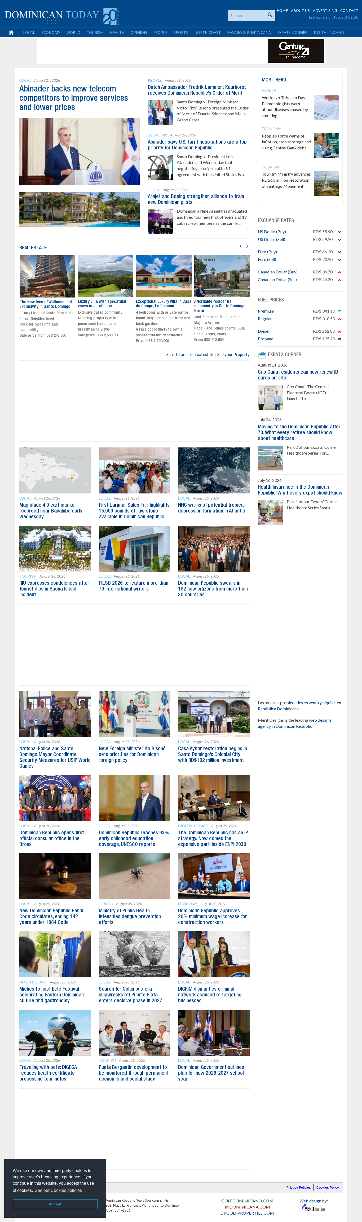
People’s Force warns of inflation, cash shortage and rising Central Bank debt (286, 141)
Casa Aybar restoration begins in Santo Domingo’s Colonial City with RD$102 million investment (212, 755)
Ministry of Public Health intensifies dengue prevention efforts (130, 917)
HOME (282, 10)
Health (117, 32)
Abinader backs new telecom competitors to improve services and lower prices (73, 98)
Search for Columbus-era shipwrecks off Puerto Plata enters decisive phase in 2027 (130, 995)
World (73, 32)
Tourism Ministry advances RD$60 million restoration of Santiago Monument (286, 180)
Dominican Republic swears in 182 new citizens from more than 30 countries (213, 589)
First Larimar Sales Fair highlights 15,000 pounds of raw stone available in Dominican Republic (134, 511)
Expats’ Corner (292, 32)
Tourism (95, 32)
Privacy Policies (298, 1187)
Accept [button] (55, 1204)
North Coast (207, 32)
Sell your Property (233, 354)
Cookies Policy (327, 1187)
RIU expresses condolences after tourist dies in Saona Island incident (54, 589)
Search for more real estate (190, 354)
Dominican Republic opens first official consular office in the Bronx (51, 839)
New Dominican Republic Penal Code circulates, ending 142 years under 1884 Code (51, 917)
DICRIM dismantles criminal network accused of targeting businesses (209, 995)
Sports (181, 32)
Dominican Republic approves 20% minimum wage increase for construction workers (212, 917)
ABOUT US (300, 10)
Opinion (139, 32)
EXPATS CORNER (284, 355)
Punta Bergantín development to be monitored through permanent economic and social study (134, 1073)
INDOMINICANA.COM (247, 1206)
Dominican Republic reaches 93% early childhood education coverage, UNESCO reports (134, 839)
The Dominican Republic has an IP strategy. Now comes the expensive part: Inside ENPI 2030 (213, 839)
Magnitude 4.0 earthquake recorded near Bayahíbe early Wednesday (50, 511)
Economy (50, 32)
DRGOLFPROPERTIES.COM (247, 1212)
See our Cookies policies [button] (58, 1190)
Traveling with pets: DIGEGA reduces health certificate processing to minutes (48, 1073)
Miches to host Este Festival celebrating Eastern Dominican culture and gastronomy (51, 995)
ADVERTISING (325, 10)
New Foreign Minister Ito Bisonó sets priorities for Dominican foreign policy (132, 755)
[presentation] (240, 245)
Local (29, 32)
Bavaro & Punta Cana (249, 32)
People (160, 32)
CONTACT (349, 10)
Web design (310, 1200)
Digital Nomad (329, 32)
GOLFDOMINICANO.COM (247, 1200)
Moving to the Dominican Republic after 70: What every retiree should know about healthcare (299, 433)
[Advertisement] (134, 51)
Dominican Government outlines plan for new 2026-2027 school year (211, 1073)
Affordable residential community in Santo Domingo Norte (219, 306)
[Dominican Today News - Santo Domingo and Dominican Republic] (61, 16)
